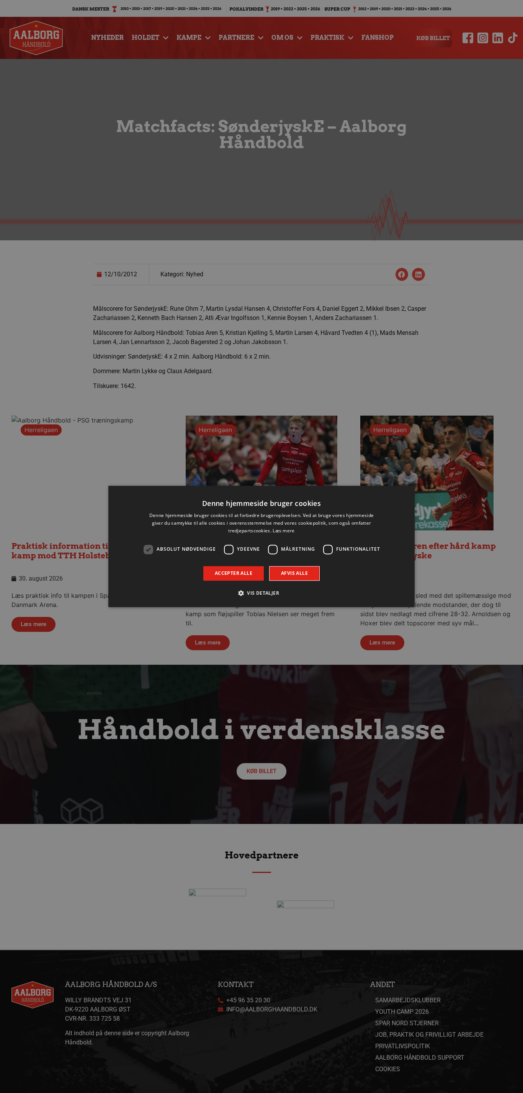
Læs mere (283, 530)
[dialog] (261, 546)
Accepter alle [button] (233, 573)
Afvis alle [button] (294, 573)
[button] (261, 593)
